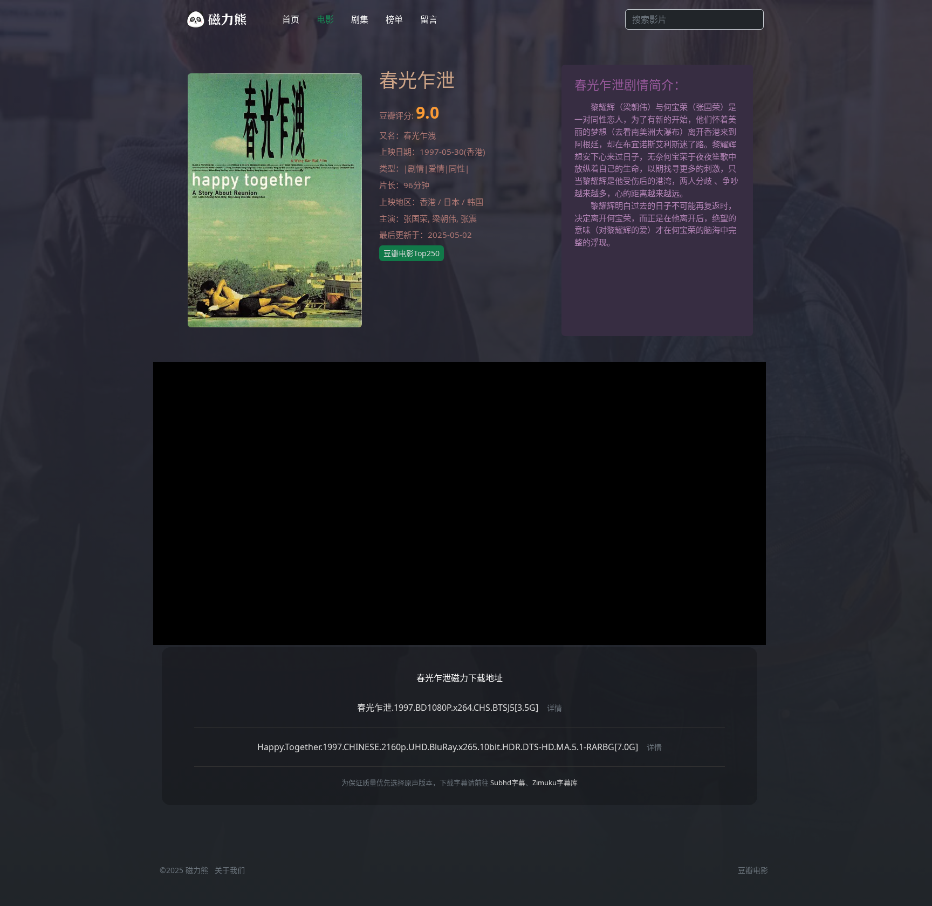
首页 (290, 19)
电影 (325, 19)
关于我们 (230, 870)
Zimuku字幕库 (555, 782)
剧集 (359, 19)
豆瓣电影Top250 (411, 253)
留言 (428, 19)
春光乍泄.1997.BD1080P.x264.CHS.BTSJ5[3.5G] (447, 707)
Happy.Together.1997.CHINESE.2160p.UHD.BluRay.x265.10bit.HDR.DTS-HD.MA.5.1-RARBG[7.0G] (447, 747)
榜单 (394, 19)
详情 (554, 708)
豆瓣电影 (753, 870)
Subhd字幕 (507, 782)
